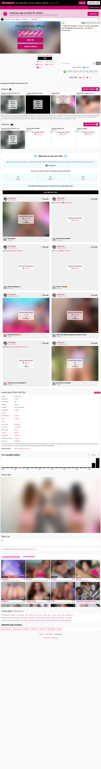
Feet (26, 615)
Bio (13, 19)
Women (16, 416)
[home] (8, 2)
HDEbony (34, 629)
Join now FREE (93, 3)
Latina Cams (21, 549)
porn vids (31, 3)
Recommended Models (11, 557)
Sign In (82, 3)
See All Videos (90, 89)
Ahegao (13, 615)
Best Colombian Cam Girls (21, 448)
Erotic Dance (31, 618)
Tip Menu (50, 61)
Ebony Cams (32, 549)
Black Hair (17, 424)
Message (40, 64)
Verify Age (93, 14)
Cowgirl (53, 618)
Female (16, 404)
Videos (18, 19)
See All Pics (91, 124)
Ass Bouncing (40, 618)
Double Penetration (65, 620)
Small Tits (17, 435)
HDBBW (25, 629)
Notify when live (30, 33)
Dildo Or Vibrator (40, 620)
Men (3, 418)
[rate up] (80, 77)
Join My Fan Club (50, 192)
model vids (45, 3)
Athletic (4, 433)
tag (17, 3)
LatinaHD (42, 629)
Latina (44, 615)
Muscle (16, 433)
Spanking (49, 620)
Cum (58, 615)
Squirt (26, 620)
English (16, 410)
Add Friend (51, 64)
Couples (16, 418)
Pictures (25, 19)
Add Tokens (49, 55)
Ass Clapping (60, 618)
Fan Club (34, 19)
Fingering (31, 620)
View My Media (30, 46)
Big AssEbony (6, 629)
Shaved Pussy (69, 615)
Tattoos (16, 438)
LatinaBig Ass (17, 629)
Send (98, 63)
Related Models (29, 557)
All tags (59, 629)
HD (17, 615)
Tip (44, 58)
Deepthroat (23, 618)
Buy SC (41, 67)
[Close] (99, 19)
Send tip (30, 40)
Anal (62, 615)
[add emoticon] (93, 63)
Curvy (16, 430)
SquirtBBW (51, 629)
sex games (38, 3)
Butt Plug (55, 620)
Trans (3, 421)
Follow (40, 61)
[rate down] (87, 77)
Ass (36, 615)
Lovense (53, 615)
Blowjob (21, 615)
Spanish (4, 413)
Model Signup (94, 7)
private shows (23, 3)
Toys (49, 615)
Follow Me (97, 392)
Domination (68, 618)
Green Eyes (17, 427)
